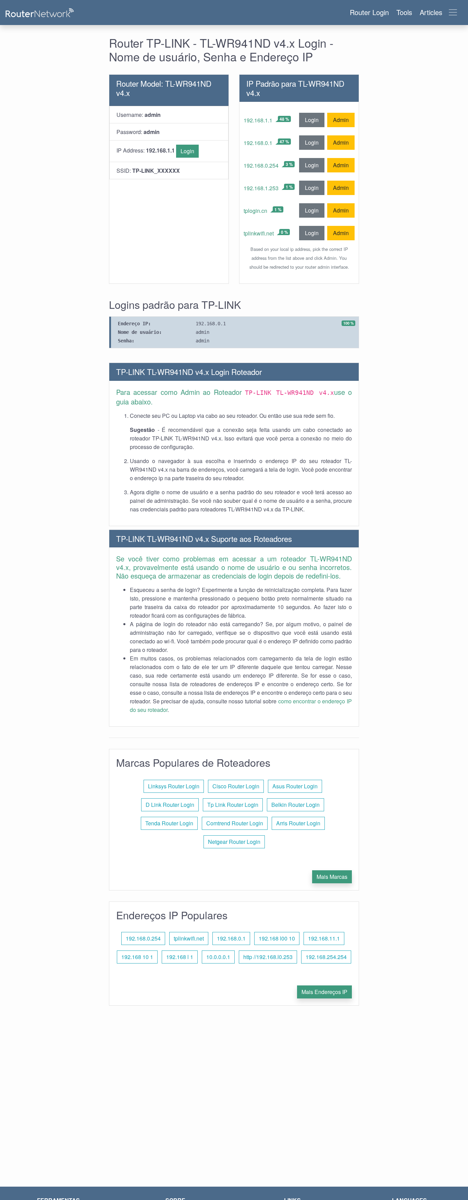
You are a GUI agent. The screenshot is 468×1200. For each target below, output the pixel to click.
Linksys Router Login (173, 786)
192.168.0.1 (258, 143)
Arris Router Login (298, 823)
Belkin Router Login (295, 805)
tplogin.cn (255, 211)
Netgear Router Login (234, 842)
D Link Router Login (170, 805)
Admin (341, 120)
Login (187, 151)
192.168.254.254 (326, 957)
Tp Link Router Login (232, 805)
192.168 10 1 (137, 957)
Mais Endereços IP (324, 992)
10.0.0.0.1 (218, 957)
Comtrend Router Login (234, 823)
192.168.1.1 (258, 120)
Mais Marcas (332, 877)
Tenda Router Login (169, 823)
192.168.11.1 (324, 938)
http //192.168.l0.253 (268, 957)
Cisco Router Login (235, 786)
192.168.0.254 (261, 165)
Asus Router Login (295, 786)
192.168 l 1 (179, 957)
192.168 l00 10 (277, 938)
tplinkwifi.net (259, 233)
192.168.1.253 (261, 188)
